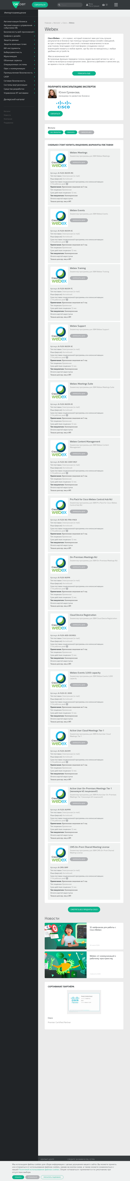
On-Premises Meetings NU (83, 557)
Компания (8, 119)
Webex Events (77, 210)
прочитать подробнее (52, 1177)
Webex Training (78, 268)
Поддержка (8, 123)
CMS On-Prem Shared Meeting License (89, 847)
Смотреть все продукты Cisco (84, 909)
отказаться (32, 1177)
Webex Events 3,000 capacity (85, 672)
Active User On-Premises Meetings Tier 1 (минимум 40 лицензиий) (91, 790)
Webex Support (78, 325)
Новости (7, 115)
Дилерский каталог (14, 99)
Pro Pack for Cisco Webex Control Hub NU (91, 499)
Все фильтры (56, 132)
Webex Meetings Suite (81, 383)
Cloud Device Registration (83, 614)
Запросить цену (79, 162)
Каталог (7, 111)
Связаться (40, 4)
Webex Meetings (78, 152)
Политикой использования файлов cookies (39, 1169)
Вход (91, 4)
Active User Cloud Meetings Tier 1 (87, 730)
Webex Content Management (85, 441)
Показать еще (84, 73)
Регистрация (94, 6)
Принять (18, 1177)
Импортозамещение (15, 12)
